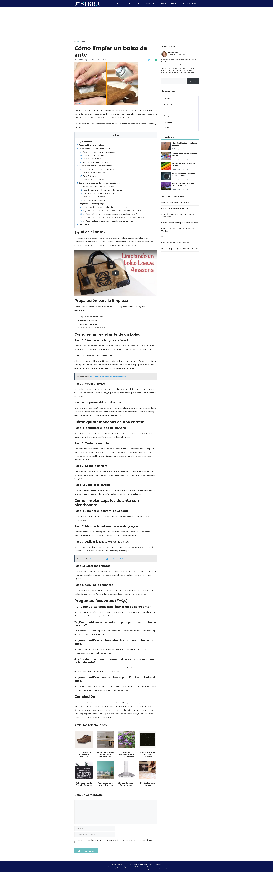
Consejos (150, 4)
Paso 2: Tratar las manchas (93, 155)
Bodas (127, 4)
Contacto (129, 864)
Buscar (192, 81)
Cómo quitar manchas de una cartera (94, 166)
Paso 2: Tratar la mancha (92, 173)
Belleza (138, 4)
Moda (118, 4)
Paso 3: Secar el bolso (91, 159)
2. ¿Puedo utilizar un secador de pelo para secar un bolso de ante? (110, 211)
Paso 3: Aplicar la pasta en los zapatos (98, 193)
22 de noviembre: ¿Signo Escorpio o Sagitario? (185, 174)
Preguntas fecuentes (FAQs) (90, 204)
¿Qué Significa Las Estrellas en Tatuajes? (184, 144)
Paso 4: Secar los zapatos (92, 197)
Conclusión (83, 224)
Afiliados (157, 864)
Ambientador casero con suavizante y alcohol (185, 154)
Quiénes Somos (189, 4)
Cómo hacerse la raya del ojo (174, 208)
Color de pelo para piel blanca (175, 243)
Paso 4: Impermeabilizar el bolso (95, 162)
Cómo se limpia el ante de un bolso (93, 149)
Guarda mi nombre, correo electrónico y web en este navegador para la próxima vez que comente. (115, 842)
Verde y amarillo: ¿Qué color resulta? (183, 164)
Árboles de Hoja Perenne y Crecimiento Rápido (185, 184)
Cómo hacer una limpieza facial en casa (179, 223)
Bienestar (163, 4)
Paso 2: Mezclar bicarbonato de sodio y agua (101, 190)
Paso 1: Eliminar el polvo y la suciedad (97, 152)
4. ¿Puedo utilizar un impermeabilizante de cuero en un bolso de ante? (112, 217)
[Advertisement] (136, 23)
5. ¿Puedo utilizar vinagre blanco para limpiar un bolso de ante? (109, 221)
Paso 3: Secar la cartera (91, 176)
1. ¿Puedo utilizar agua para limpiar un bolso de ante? (104, 207)
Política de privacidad (143, 864)
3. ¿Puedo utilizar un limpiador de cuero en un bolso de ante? (108, 214)
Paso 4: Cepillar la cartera (92, 179)
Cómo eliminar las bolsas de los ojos (178, 237)
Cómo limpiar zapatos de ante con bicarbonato (99, 183)
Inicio (76, 41)
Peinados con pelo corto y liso (175, 202)
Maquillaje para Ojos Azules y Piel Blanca (179, 249)
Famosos (175, 4)
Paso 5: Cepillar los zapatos (93, 200)
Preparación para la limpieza (90, 145)
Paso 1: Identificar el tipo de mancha (97, 169)
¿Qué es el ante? (85, 142)
